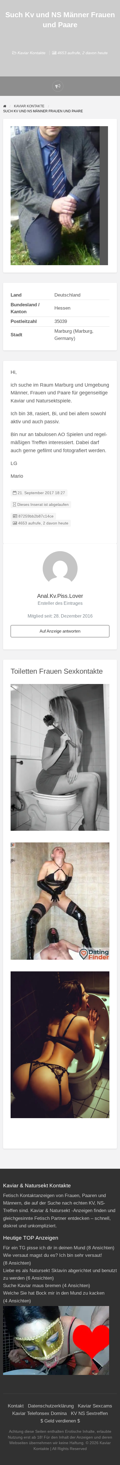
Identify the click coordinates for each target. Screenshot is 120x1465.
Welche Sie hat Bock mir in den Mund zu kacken (53, 1293)
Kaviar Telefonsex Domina (39, 1413)
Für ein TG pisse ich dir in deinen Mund (44, 1247)
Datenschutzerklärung (51, 1406)
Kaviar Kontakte (31, 53)
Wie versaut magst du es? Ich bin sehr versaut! (52, 1255)
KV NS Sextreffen (89, 1413)
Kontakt (16, 1406)
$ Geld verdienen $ (60, 1421)
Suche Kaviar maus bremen (32, 1285)
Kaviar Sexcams (95, 1406)
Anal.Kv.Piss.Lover (60, 596)
